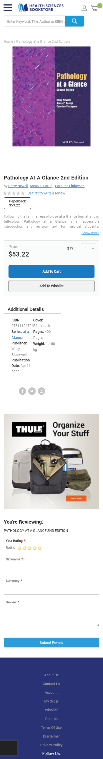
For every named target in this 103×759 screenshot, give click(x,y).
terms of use (51, 728)
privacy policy (51, 746)
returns (51, 719)
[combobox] (44, 21)
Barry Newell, (18, 185)
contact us (51, 684)
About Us (51, 676)
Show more (90, 232)
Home (8, 41)
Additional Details (26, 310)
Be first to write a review (46, 193)
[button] (51, 286)
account (51, 693)
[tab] (32, 309)
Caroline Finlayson (69, 185)
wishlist (51, 711)
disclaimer (51, 737)
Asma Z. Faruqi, (42, 185)
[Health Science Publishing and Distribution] (40, 7)
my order (51, 702)
